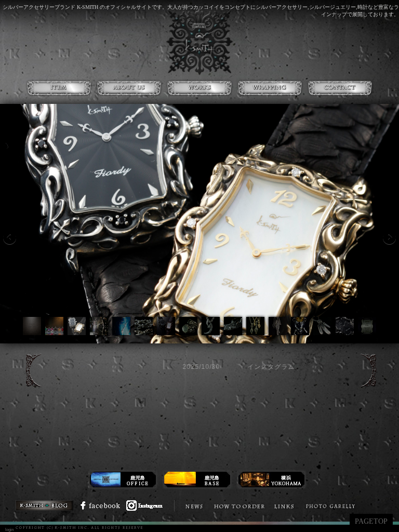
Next (389, 238)
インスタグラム (209, 366)
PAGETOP (371, 521)
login (9, 529)
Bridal (369, 506)
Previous (10, 238)
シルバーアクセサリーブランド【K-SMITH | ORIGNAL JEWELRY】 (199, 41)
